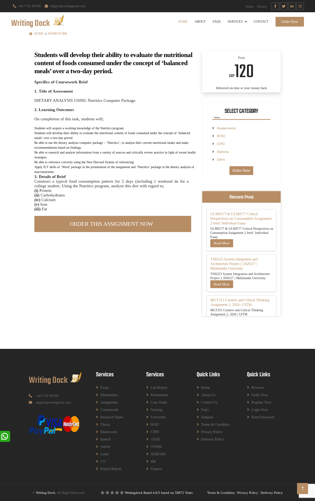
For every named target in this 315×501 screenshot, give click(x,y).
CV (103, 461)
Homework (57, 33)
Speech (105, 439)
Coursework (109, 410)
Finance (156, 469)
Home (183, 21)
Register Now (261, 402)
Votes (189, 493)
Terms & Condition (215, 424)
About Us (208, 395)
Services (235, 21)
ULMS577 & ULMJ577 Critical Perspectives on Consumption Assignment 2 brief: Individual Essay (240, 218)
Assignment (109, 402)
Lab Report (159, 387)
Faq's (205, 410)
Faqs (217, 21)
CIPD (221, 144)
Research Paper (111, 417)
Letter (104, 454)
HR (153, 461)
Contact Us (209, 402)
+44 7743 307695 (29, 6)
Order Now (289, 22)
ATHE (155, 439)
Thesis (105, 424)
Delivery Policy (212, 439)
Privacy (262, 6)
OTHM (156, 447)
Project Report (110, 469)
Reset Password (262, 417)
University (158, 417)
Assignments (226, 128)
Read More (222, 243)
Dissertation (109, 395)
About (200, 21)
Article (105, 447)
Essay (104, 387)
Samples (207, 417)
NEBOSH (158, 454)
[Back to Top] (302, 488)
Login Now (259, 410)
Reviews (257, 387)
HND (155, 424)
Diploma (223, 152)
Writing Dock (45, 493)
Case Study (159, 402)
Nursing (156, 410)
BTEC (221, 136)
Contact (261, 21)
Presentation (159, 395)
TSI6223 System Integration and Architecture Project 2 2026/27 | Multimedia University (234, 263)
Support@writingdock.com (67, 6)
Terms (249, 6)
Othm (221, 159)
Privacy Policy (211, 432)
